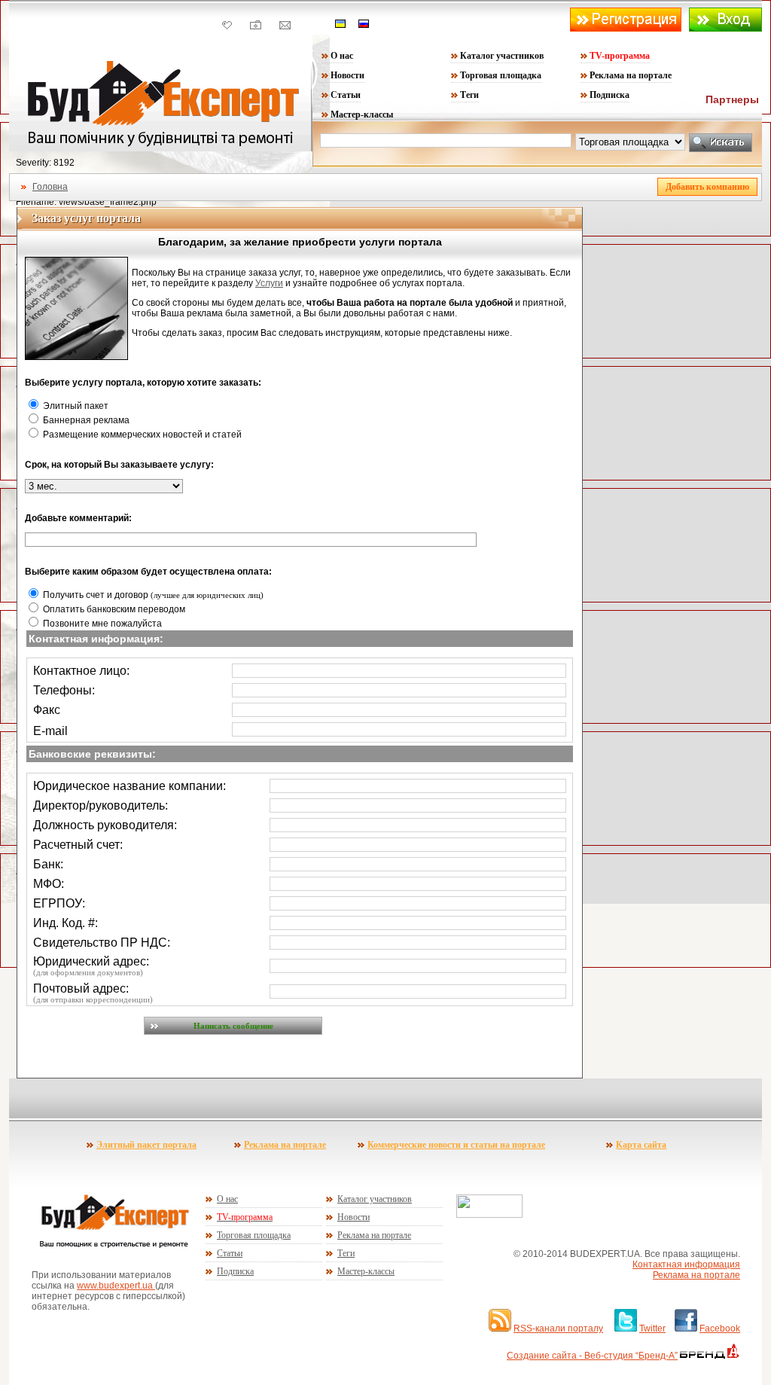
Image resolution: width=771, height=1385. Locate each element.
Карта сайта (641, 1144)
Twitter (652, 1328)
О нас (342, 55)
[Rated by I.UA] (489, 1215)
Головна (50, 187)
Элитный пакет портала (146, 1144)
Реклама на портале (631, 75)
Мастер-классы (362, 114)
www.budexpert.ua (116, 1285)
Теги (469, 95)
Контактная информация (686, 1264)
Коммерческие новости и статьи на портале (456, 1144)
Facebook (719, 1328)
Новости (347, 75)
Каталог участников (502, 55)
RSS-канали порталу (558, 1328)
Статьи (346, 95)
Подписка (609, 95)
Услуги (269, 283)
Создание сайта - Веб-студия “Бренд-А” (592, 1355)
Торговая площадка (500, 75)
